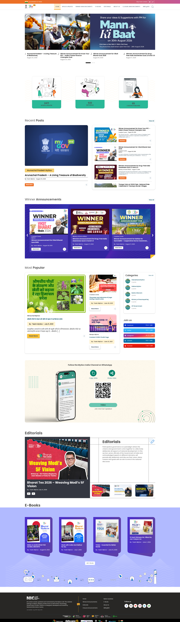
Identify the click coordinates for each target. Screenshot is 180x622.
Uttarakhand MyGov (138, 280)
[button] (88, 62)
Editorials (107, 6)
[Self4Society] (105, 617)
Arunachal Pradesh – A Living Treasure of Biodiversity (55, 175)
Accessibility (149, 2)
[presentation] (27, 235)
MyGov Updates (67, 6)
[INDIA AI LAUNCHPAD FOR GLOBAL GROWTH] (38, 542)
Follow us (152, 2)
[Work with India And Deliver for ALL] (72, 542)
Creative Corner (123, 132)
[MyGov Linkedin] (144, 606)
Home (57, 6)
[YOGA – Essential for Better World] (107, 542)
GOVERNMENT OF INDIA (35, 1)
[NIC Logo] (33, 598)
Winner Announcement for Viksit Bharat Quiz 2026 (47, 241)
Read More (29, 184)
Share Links (111, 378)
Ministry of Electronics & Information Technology (52, 603)
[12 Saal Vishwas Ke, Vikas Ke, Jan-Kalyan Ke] (141, 534)
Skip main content (141, 1)
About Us (117, 6)
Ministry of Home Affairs (125, 169)
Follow (103, 405)
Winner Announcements (84, 6)
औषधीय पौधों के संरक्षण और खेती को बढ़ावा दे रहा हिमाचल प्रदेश (44, 319)
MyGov (120, 152)
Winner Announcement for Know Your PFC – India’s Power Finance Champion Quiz (74, 55)
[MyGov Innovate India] (77, 617)
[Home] (34, 6)
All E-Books (90, 563)
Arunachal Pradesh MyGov (39, 170)
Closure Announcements (131, 6)
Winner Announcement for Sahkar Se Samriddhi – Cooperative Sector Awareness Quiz (131, 240)
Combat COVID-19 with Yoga (99, 337)
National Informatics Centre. (35, 607)
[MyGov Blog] (95, 617)
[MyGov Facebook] (126, 606)
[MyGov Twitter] (131, 606)
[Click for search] (152, 6)
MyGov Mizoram (137, 293)
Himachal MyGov (33, 316)
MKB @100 (146, 6)
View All (151, 121)
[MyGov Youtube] (135, 606)
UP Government (137, 306)
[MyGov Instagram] (140, 606)
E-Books (98, 6)
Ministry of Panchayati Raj (140, 299)
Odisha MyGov (136, 286)
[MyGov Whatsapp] (149, 606)
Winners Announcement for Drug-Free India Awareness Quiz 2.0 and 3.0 (90, 240)
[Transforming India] (67, 617)
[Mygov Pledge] (114, 617)
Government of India (33, 605)
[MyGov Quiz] (86, 617)
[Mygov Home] (29, 6)
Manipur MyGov (94, 334)
